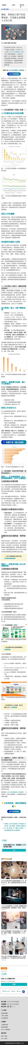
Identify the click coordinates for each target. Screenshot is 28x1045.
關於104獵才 (4, 1036)
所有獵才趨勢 (5, 9)
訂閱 (14, 984)
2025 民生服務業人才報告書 (15, 792)
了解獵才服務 (4, 1024)
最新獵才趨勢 (4, 1027)
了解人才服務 (4, 1015)
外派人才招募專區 (5, 1029)
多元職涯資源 (4, 1018)
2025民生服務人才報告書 (16, 70)
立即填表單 (7, 649)
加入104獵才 (4, 1038)
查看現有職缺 (4, 1013)
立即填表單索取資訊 (9, 558)
